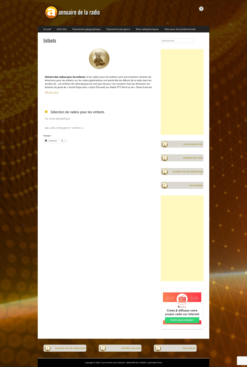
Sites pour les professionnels (180, 29)
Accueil (47, 29)
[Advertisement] (182, 92)
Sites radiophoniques (147, 29)
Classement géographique (86, 29)
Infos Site (62, 29)
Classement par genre (118, 29)
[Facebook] (201, 8)
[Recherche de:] (177, 40)
